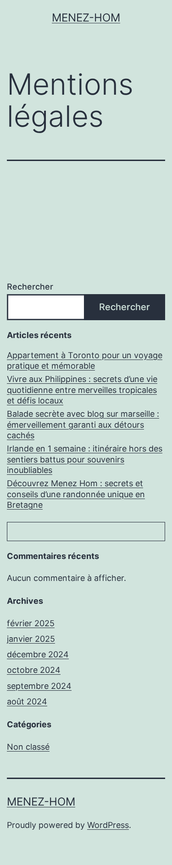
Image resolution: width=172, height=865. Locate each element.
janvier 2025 (31, 639)
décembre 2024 (38, 654)
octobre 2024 (34, 670)
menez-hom (86, 17)
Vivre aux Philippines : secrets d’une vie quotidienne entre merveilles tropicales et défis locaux (82, 389)
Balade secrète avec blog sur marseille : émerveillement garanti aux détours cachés (83, 424)
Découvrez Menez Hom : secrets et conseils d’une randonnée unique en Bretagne (76, 494)
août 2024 (27, 701)
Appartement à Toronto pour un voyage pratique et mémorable (84, 360)
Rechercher (30, 286)
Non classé (28, 747)
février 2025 (31, 623)
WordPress (108, 825)
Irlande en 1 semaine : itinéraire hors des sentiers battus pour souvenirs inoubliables (84, 459)
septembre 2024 (39, 686)
